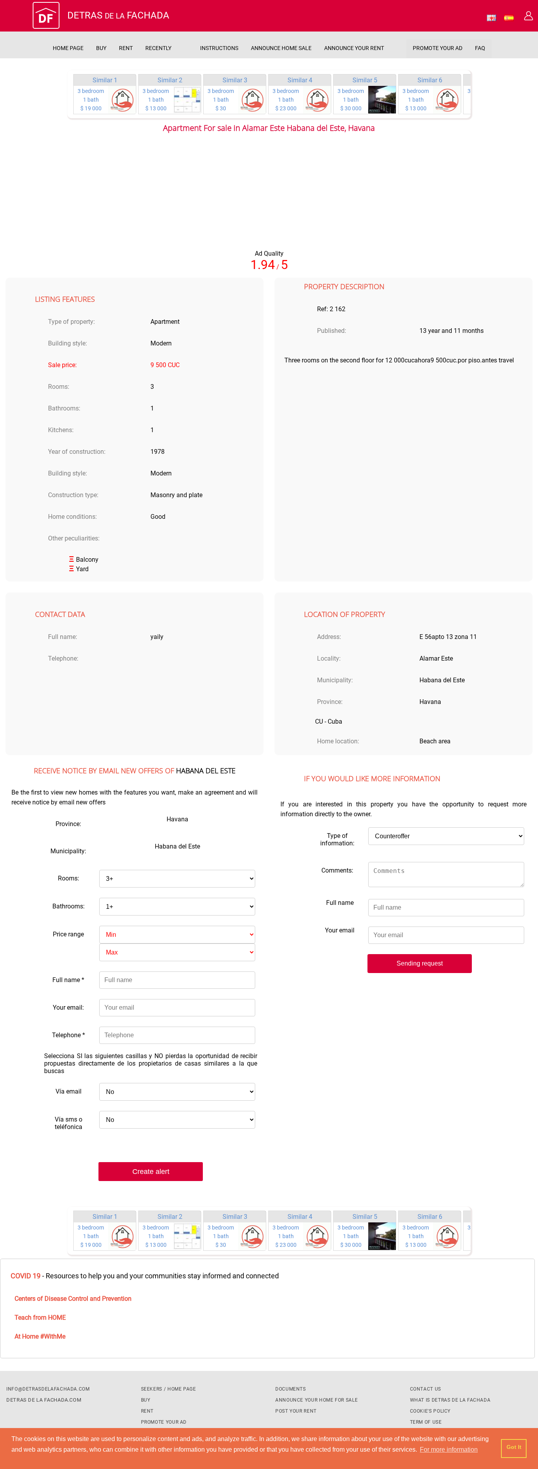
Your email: (68, 1007)
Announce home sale (281, 48)
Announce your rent (354, 48)
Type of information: (337, 839)
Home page (68, 48)
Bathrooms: (68, 906)
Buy (101, 48)
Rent (126, 48)
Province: (68, 824)
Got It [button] (513, 1447)
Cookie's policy (430, 1411)
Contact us (425, 1389)
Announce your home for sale (316, 1400)
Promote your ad (437, 48)
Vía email (69, 1091)
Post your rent (296, 1411)
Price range (68, 934)
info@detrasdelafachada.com (48, 1389)
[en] (491, 19)
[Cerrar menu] (21, 18)
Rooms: (68, 878)
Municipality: (68, 851)
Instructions (219, 48)
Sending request (420, 963)
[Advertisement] (269, 194)
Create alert (150, 1172)
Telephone (68, 1035)
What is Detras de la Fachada (450, 1400)
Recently (158, 48)
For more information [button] (449, 1449)
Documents (290, 1389)
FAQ (480, 48)
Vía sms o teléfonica (68, 1123)
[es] (509, 19)
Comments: (337, 870)
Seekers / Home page (168, 1389)
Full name (68, 980)
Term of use (426, 1422)
